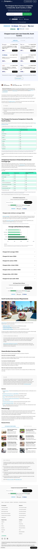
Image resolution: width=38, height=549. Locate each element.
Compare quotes (34, 547)
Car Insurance (3, 505)
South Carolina (3, 322)
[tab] (15, 40)
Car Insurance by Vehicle (22, 509)
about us (8, 479)
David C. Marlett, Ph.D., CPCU (17, 85)
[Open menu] (2, 1)
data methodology (15, 90)
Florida (2, 525)
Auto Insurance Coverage (22, 507)
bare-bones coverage (10, 220)
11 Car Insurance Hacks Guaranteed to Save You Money (30, 436)
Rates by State (3, 517)
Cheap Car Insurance (4, 509)
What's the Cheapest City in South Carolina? (12, 430)
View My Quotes (27, 202)
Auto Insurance (7, 502)
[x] (5, 538)
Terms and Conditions (22, 527)
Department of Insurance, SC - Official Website (11, 393)
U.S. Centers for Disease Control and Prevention (11, 398)
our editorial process (27, 384)
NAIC (4, 396)
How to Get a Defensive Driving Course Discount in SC (31, 430)
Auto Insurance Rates (4, 507)
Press (20, 529)
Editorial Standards (21, 531)
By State (11, 502)
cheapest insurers (12, 101)
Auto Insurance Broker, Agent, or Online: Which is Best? (31, 443)
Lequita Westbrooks (6, 85)
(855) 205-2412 (28, 1)
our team (12, 479)
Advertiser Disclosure (5, 91)
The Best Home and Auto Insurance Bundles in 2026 (11, 443)
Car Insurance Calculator (22, 511)
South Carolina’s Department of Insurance (10, 343)
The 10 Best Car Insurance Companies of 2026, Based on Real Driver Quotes (12, 449)
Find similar (15, 50)
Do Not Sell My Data (22, 525)
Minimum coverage (6, 216)
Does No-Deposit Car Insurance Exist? (31, 449)
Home (2, 502)
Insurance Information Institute (8, 395)
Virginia (2, 531)
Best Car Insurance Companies (5, 513)
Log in (35, 1)
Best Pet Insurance (21, 517)
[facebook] (2, 538)
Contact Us (20, 533)
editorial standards (5, 90)
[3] (27, 218)
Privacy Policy (21, 523)
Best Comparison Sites (4, 511)
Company (20, 519)
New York (2, 527)
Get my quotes (26, 14)
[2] (13, 113)
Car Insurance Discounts (22, 515)
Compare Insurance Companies (6, 515)
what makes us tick (18, 479)
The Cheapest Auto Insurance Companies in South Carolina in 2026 (12, 436)
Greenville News (6, 390)
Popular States (4, 519)
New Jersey (3, 529)
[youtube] (7, 538)
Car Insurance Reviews (22, 513)
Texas (2, 523)
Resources (20, 505)
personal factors (22, 164)
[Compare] (8, 1)
